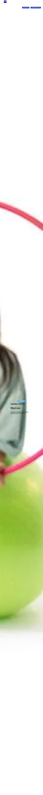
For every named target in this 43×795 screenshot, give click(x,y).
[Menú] (38, 1)
